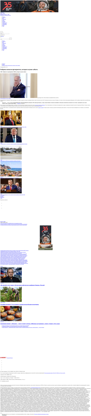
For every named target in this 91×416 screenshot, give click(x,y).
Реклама (11, 357)
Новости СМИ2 (2, 221)
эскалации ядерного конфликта (40, 105)
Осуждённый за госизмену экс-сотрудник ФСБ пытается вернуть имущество (13, 224)
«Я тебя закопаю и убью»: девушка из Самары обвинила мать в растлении (13, 256)
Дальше (1, 266)
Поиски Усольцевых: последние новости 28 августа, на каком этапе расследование (15, 325)
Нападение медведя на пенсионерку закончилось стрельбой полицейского (13, 254)
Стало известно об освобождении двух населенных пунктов (11, 223)
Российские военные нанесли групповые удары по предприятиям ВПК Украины (14, 250)
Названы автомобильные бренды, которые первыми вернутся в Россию (12, 257)
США (1, 126)
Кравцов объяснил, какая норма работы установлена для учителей (12, 264)
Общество (2, 283)
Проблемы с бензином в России (5, 15)
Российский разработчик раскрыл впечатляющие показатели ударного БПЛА (13, 260)
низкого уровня (40, 107)
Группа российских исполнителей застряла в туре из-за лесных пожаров (13, 252)
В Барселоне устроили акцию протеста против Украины (9, 177)
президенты (2, 197)
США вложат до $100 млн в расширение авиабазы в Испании (10, 160)
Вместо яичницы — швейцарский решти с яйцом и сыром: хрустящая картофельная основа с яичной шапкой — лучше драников (23, 327)
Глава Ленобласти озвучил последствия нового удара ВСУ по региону (12, 258)
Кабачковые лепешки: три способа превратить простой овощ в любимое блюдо (15, 326)
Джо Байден (2, 195)
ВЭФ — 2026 (2, 13)
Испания (1, 196)
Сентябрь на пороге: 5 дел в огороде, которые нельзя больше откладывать (19, 304)
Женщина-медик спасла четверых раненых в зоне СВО (10, 251)
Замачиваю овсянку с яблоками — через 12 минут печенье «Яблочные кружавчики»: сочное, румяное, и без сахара (30, 323)
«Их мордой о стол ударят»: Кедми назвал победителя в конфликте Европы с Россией (22, 285)
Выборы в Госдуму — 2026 (4, 14)
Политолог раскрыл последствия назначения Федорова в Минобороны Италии (14, 263)
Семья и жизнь (2, 302)
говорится (19, 103)
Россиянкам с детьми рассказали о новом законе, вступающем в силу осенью (13, 255)
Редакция (8, 357)
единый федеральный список (35, 387)
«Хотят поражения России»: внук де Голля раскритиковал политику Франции (14, 261)
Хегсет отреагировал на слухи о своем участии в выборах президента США (12, 194)
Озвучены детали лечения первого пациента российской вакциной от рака (13, 262)
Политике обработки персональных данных (41, 414)
